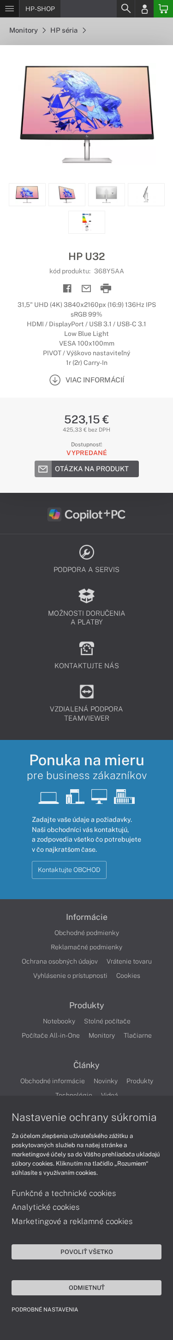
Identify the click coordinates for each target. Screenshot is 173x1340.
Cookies (128, 975)
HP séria (64, 30)
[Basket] (163, 8)
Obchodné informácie (52, 1081)
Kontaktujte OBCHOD (69, 869)
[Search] (125, 8)
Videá (109, 1095)
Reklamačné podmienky (86, 947)
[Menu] (9, 8)
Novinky (106, 1081)
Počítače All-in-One (51, 1035)
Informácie (86, 917)
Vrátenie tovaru (129, 961)
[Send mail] (86, 289)
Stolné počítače (107, 1021)
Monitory (24, 30)
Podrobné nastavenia (45, 1309)
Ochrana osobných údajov (60, 961)
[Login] (144, 8)
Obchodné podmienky (86, 932)
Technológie (73, 1095)
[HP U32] (86, 114)
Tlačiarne (138, 1035)
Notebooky (59, 1021)
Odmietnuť (87, 1287)
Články (86, 1065)
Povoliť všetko (86, 1251)
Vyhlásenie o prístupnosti (70, 975)
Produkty (86, 1005)
